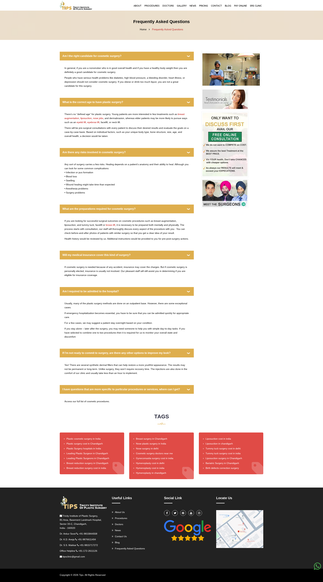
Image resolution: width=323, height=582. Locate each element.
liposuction (86, 118)
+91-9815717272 (89, 545)
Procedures (152, 5)
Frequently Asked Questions (130, 548)
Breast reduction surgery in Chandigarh (87, 463)
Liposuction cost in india (218, 438)
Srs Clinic (256, 5)
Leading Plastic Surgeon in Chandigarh (87, 453)
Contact (216, 5)
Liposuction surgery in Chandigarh (224, 458)
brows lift (110, 225)
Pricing (203, 5)
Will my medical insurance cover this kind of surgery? (96, 255)
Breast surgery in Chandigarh (151, 438)
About (137, 5)
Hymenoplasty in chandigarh (151, 473)
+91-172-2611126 (87, 551)
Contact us (121, 536)
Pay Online (240, 5)
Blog (228, 5)
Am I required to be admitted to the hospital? (90, 291)
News (193, 5)
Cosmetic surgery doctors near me (154, 453)
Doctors (168, 5)
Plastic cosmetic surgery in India (83, 438)
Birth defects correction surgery (222, 468)
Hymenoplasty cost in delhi (150, 463)
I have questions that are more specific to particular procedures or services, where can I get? (121, 389)
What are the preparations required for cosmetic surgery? (99, 208)
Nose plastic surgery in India (151, 443)
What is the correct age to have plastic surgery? (92, 102)
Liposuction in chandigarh (219, 443)
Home (143, 29)
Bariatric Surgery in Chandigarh (222, 463)
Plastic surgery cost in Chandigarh (84, 443)
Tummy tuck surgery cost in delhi (223, 448)
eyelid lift (81, 122)
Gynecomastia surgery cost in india (154, 458)
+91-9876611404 (87, 539)
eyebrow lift (93, 122)
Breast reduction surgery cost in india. (86, 468)
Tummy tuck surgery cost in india (223, 453)
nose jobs (98, 118)
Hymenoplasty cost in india (150, 468)
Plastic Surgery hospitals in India (83, 448)
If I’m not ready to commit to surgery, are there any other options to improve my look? (116, 353)
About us (120, 512)
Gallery (182, 5)
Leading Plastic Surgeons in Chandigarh (87, 458)
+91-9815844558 (88, 533)
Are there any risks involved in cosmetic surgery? (94, 152)
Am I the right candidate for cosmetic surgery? (91, 56)
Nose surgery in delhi (147, 448)
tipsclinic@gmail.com (74, 556)
